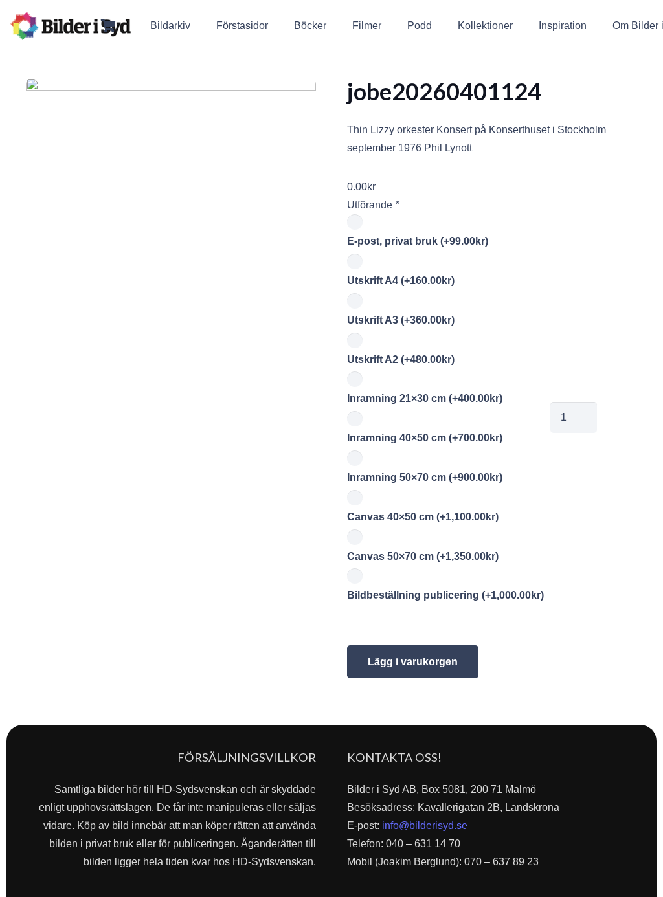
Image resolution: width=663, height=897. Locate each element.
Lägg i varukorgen (413, 661)
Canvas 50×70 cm (423, 556)
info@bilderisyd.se (424, 825)
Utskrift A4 (401, 280)
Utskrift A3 (401, 320)
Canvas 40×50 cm (423, 516)
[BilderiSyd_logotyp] (70, 26)
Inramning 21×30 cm (424, 398)
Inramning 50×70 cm (424, 477)
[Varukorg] (109, 26)
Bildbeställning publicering (445, 595)
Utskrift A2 (401, 359)
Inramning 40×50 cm (424, 437)
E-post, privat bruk (417, 241)
